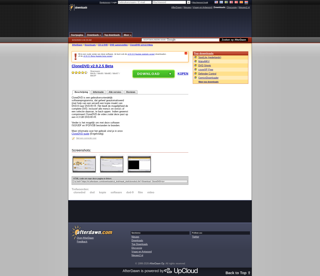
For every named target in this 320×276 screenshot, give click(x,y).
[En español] (241, 2)
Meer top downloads (209, 82)
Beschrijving (81, 92)
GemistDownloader (208, 77)
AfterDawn (176, 7)
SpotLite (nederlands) (209, 57)
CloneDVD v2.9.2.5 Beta (141, 45)
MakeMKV (204, 61)
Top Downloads (139, 244)
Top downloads (204, 53)
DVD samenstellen (119, 45)
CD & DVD (103, 45)
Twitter (195, 236)
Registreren (105, 2)
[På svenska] (226, 2)
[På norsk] (231, 2)
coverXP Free (205, 69)
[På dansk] (236, 2)
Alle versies (115, 92)
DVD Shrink (204, 65)
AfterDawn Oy (156, 263)
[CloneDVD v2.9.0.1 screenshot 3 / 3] (140, 172)
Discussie (232, 7)
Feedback (82, 241)
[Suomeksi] (221, 2)
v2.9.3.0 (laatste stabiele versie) (141, 54)
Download (148, 74)
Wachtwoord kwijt (200, 2)
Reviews (130, 92)
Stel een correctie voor (86, 138)
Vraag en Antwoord (202, 7)
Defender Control (207, 73)
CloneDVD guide (80, 133)
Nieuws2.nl (244, 7)
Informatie (98, 92)
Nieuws (187, 7)
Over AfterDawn (85, 238)
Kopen (183, 73)
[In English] (216, 2)
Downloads (90, 45)
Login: (115, 2)
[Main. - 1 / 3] (85, 172)
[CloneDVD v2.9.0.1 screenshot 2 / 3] (112, 172)
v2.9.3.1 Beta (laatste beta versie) (97, 56)
